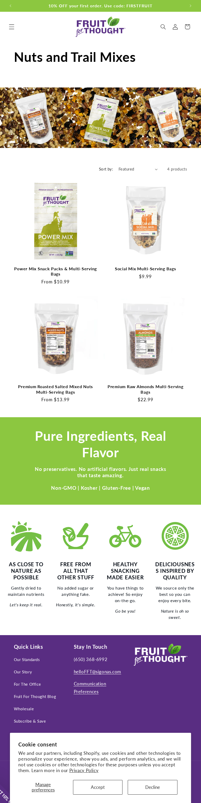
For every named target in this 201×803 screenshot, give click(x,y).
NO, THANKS (151, 435)
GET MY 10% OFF (151, 420)
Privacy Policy (84, 770)
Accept (98, 787)
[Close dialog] (195, 333)
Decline (152, 787)
